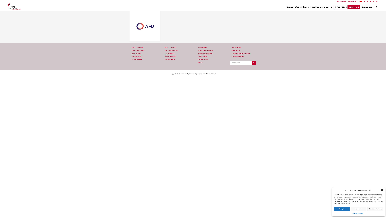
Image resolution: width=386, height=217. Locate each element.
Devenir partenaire (237, 57)
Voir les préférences (375, 209)
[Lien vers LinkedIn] (373, 1)
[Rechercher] (376, 7)
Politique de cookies (357, 213)
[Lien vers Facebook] (367, 1)
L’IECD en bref (136, 54)
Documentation (137, 60)
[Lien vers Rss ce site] (364, 1)
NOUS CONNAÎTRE (137, 48)
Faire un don (235, 51)
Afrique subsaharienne (205, 51)
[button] (382, 190)
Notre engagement (138, 51)
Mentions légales (187, 74)
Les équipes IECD (137, 57)
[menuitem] (346, 1)
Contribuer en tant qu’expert (240, 54)
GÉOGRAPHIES (202, 48)
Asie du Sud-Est (203, 60)
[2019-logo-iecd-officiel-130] (14, 7)
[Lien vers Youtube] (370, 1)
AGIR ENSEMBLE (236, 48)
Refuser (358, 209)
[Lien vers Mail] (376, 1)
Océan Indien (202, 57)
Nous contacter (211, 74)
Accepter (342, 209)
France (200, 63)
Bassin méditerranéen (205, 54)
